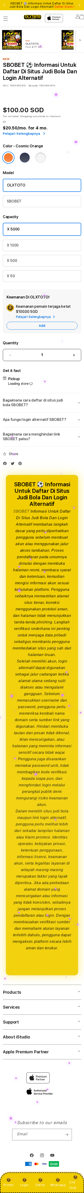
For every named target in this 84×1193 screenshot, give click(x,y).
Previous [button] (4, 5)
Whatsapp (58, 1185)
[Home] (32, 17)
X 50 (11, 276)
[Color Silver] (40, 157)
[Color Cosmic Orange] (8, 157)
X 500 (12, 260)
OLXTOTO (16, 185)
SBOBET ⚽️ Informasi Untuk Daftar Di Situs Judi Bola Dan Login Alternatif (42, 5)
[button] (5, 18)
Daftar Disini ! (65, 6)
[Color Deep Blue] (25, 157)
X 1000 (13, 245)
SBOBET (14, 201)
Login (24, 1185)
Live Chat (73, 1184)
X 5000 (13, 229)
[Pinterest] (21, 464)
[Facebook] (6, 464)
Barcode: (33, 85)
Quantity (10, 343)
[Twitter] (13, 464)
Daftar (40, 1185)
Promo (9, 1185)
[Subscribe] (66, 1134)
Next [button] (79, 5)
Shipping (26, 116)
